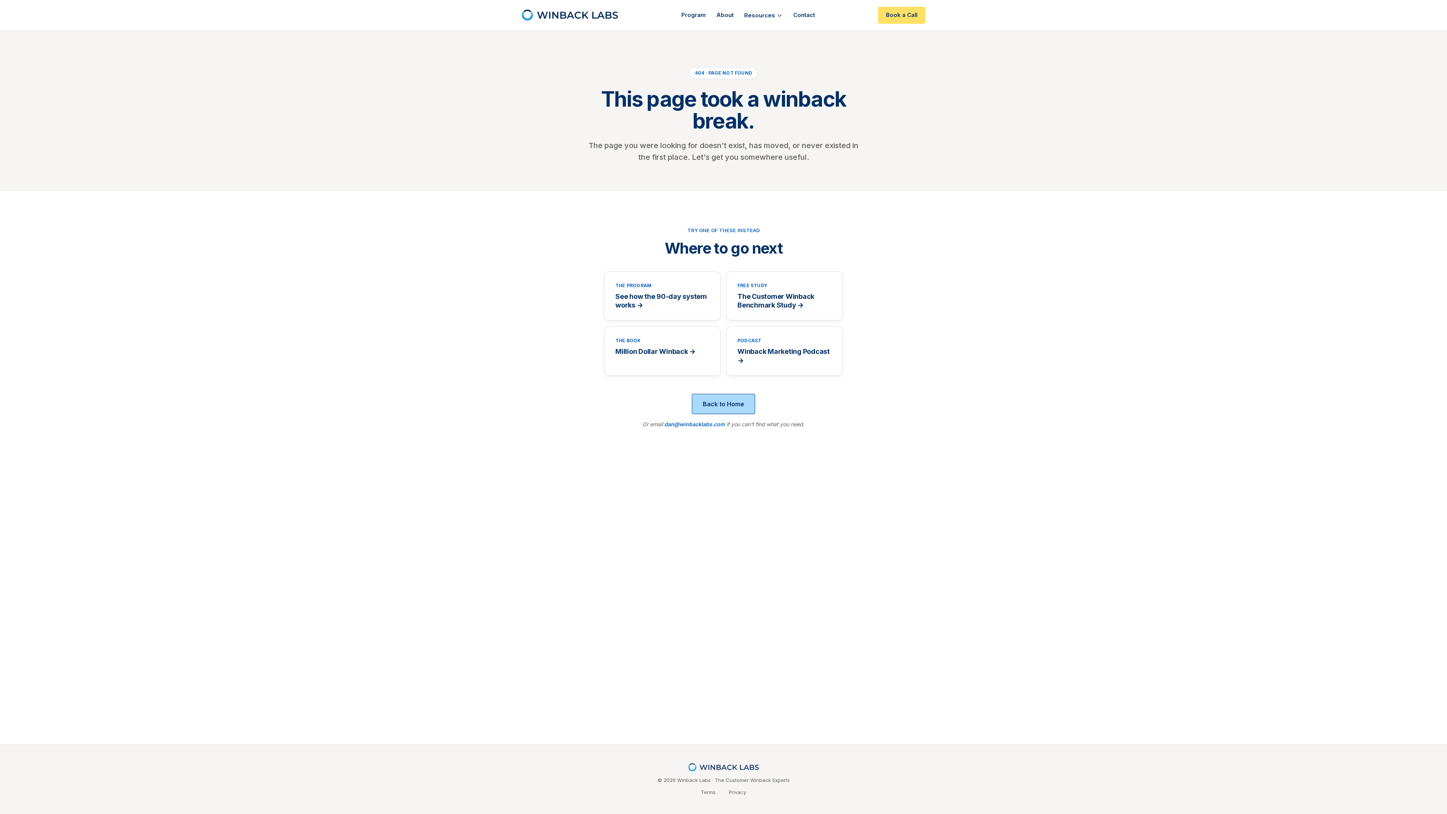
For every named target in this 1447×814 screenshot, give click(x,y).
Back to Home (723, 404)
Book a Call (902, 14)
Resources (759, 15)
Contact (804, 14)
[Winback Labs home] (570, 15)
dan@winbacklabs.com (694, 424)
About (725, 14)
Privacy (737, 792)
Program (693, 14)
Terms (708, 792)
